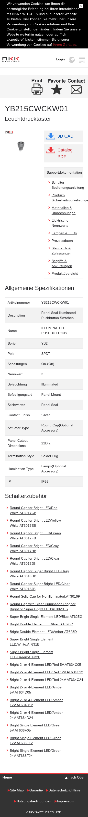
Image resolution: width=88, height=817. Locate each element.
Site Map (17, 790)
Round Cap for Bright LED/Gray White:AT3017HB (34, 548)
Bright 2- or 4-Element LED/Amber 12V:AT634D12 (36, 702)
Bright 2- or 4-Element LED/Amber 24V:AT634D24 (36, 715)
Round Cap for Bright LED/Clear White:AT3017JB (34, 560)
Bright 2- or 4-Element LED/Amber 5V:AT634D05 (36, 689)
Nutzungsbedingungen (33, 801)
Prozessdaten (62, 241)
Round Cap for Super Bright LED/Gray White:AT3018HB (39, 573)
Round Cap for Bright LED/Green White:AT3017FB (35, 535)
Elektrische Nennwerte (60, 222)
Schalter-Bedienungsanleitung (68, 184)
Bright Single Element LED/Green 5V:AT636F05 (35, 727)
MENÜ (82, 60)
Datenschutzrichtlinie (64, 790)
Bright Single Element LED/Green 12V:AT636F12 (35, 740)
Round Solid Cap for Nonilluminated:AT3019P (45, 596)
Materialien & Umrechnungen (64, 210)
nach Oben (77, 777)
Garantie (36, 790)
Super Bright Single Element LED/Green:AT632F (31, 654)
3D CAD (65, 136)
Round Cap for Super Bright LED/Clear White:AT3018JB (40, 586)
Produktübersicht (65, 273)
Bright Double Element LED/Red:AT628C (41, 624)
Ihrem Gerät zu (64, 45)
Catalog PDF (65, 153)
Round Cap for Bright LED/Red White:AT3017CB (33, 510)
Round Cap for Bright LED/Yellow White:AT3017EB (35, 522)
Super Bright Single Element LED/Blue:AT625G (46, 617)
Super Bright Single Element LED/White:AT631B (31, 641)
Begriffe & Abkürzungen (62, 263)
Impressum (65, 801)
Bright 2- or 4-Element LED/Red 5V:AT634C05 (45, 665)
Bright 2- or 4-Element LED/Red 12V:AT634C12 (46, 672)
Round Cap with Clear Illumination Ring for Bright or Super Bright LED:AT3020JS (43, 606)
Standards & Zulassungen (62, 250)
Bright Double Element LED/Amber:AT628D (43, 632)
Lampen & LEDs (64, 233)
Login (60, 59)
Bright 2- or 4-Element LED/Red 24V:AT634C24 (46, 680)
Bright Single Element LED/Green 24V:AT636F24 (35, 753)
